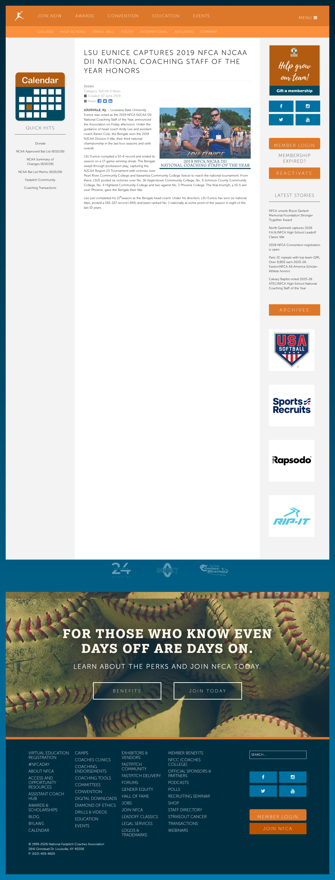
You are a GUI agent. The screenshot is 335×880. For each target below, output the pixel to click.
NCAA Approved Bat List (33, 151)
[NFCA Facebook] (281, 106)
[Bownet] (167, 570)
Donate (40, 143)
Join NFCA (278, 828)
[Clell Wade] (214, 570)
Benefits (127, 691)
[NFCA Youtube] (308, 119)
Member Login (294, 145)
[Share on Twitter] (105, 101)
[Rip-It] (294, 516)
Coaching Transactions (40, 188)
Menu (306, 17)
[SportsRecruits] (294, 405)
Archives (294, 310)
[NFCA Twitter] (281, 119)
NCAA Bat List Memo (33, 172)
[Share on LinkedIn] (110, 101)
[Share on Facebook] (99, 101)
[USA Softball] (294, 350)
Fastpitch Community (40, 180)
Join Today (208, 691)
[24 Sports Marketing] (121, 570)
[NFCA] (19, 16)
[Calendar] (40, 97)
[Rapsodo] (294, 461)
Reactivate (294, 173)
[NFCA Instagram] (308, 106)
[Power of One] (294, 70)
